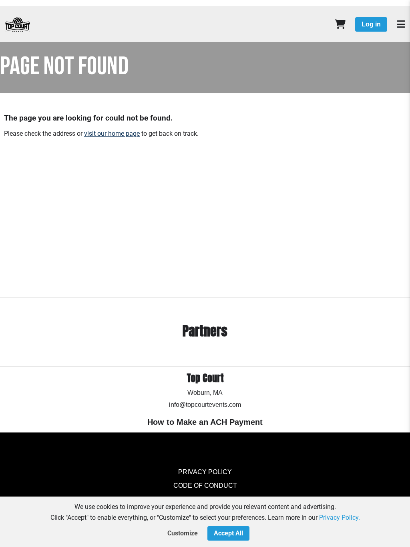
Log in (371, 24)
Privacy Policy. (339, 517)
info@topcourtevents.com (205, 404)
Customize (182, 533)
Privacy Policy (205, 472)
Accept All (228, 533)
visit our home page (112, 133)
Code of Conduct (205, 485)
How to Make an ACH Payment (205, 422)
